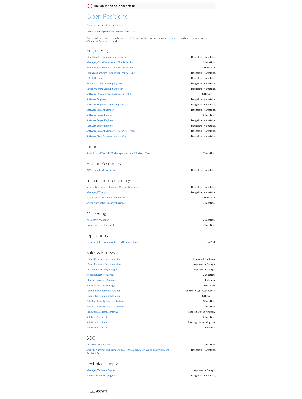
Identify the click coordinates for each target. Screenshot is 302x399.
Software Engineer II (97, 99)
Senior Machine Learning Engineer (105, 83)
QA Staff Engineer (96, 77)
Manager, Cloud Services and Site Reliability (110, 62)
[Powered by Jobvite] (97, 391)
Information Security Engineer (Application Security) (115, 186)
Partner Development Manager (103, 290)
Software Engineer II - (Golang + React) (108, 104)
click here (118, 25)
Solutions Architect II (98, 327)
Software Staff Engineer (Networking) (107, 136)
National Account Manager (101, 285)
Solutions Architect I (97, 316)
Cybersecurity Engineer (99, 344)
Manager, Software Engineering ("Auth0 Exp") (111, 72)
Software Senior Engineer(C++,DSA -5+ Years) (111, 130)
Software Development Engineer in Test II (109, 93)
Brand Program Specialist (100, 224)
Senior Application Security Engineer (106, 197)
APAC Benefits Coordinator (102, 169)
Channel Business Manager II (102, 279)
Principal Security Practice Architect (106, 300)
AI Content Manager (98, 219)
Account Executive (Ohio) (100, 274)
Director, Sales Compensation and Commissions (112, 241)
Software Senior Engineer (100, 109)
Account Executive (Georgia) (102, 269)
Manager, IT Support (98, 192)
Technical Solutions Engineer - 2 (103, 375)
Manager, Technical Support (102, 370)
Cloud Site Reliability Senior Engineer (106, 56)
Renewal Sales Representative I (103, 311)
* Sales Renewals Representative (104, 258)
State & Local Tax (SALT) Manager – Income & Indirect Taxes (119, 153)
